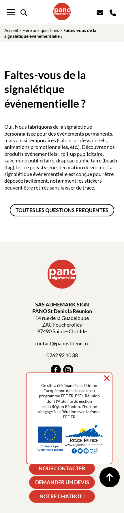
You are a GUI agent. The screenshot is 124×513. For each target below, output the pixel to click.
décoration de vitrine (82, 167)
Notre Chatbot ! (62, 496)
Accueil (11, 30)
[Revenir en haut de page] (109, 477)
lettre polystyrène (36, 167)
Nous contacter (62, 468)
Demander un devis (62, 482)
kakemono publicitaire (29, 160)
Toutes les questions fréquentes (62, 210)
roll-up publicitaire (82, 154)
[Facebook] (56, 370)
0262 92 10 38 (62, 355)
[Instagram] (68, 370)
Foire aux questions (40, 30)
